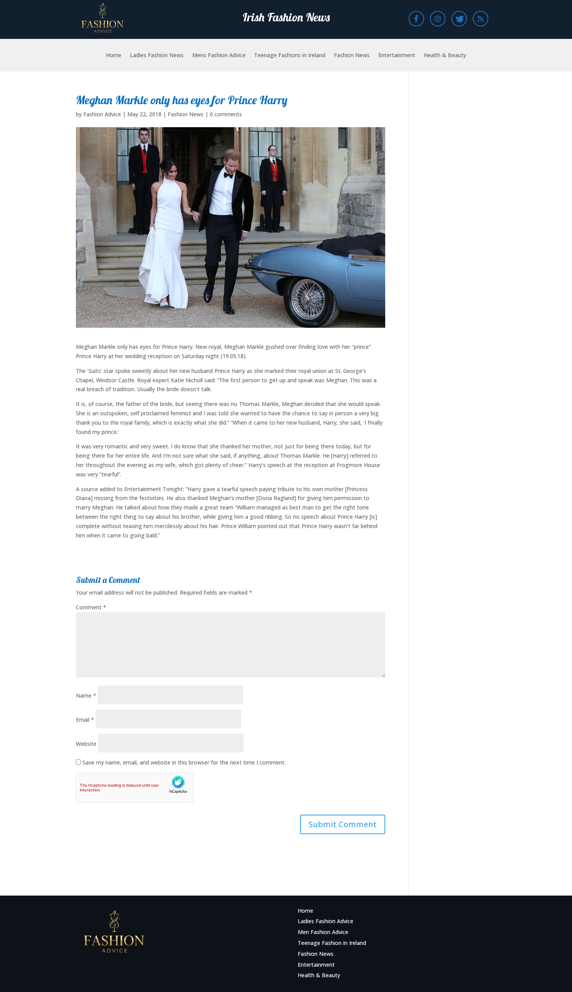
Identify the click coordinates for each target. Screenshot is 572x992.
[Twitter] (459, 18)
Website (86, 743)
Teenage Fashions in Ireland (289, 55)
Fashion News (352, 55)
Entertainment (396, 55)
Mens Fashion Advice (219, 55)
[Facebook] (416, 18)
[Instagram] (438, 18)
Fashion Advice (102, 114)
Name (86, 695)
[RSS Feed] (480, 18)
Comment (91, 607)
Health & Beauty (445, 55)
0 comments (226, 114)
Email (85, 719)
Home (113, 55)
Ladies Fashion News (157, 55)
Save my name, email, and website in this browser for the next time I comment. (184, 762)
